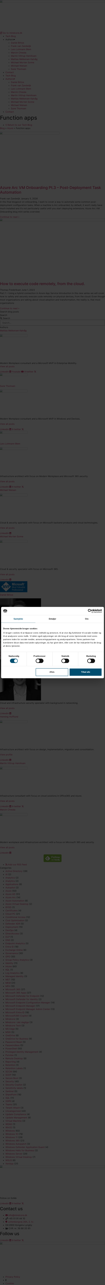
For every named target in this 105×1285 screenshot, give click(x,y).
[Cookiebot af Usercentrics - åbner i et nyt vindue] (90, 611)
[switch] (39, 661)
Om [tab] (86, 619)
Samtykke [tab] (18, 619)
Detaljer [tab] (52, 619)
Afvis (51, 672)
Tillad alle (85, 672)
